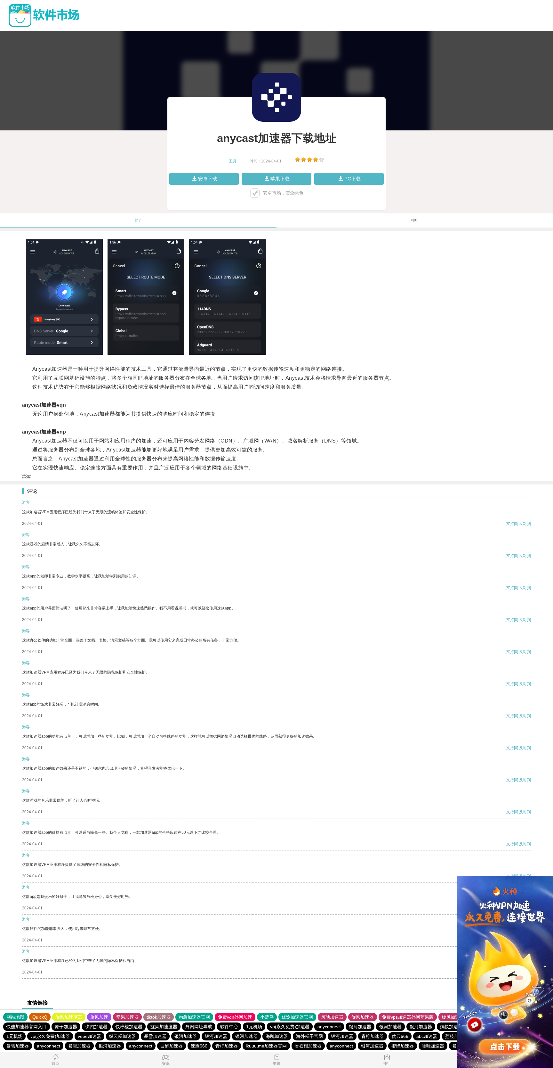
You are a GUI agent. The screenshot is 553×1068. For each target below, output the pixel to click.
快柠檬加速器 (129, 1026)
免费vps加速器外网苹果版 (408, 1017)
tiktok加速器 (159, 1017)
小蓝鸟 (267, 1017)
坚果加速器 (127, 1017)
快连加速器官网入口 (26, 1026)
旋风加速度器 (68, 1017)
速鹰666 (199, 1045)
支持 (510, 523)
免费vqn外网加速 (235, 1017)
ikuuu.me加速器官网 (266, 1045)
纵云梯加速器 (122, 1036)
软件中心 (229, 1026)
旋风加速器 (362, 1017)
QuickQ (39, 1017)
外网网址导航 (198, 1026)
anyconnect (329, 1026)
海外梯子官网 (309, 1036)
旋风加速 (99, 1017)
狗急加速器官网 (194, 1017)
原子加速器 (66, 1026)
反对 (523, 523)
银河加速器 (360, 1026)
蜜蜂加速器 (402, 1045)
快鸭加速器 (96, 1026)
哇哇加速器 (433, 1045)
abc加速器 (426, 1036)
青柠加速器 (372, 1036)
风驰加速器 (332, 1017)
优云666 (400, 1036)
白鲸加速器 (171, 1045)
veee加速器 (89, 1036)
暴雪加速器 (155, 1036)
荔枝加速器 (456, 1036)
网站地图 (15, 1017)
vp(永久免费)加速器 (289, 1026)
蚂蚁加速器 (451, 1026)
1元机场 (254, 1026)
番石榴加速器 (308, 1045)
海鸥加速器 (277, 1036)
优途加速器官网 (297, 1017)
